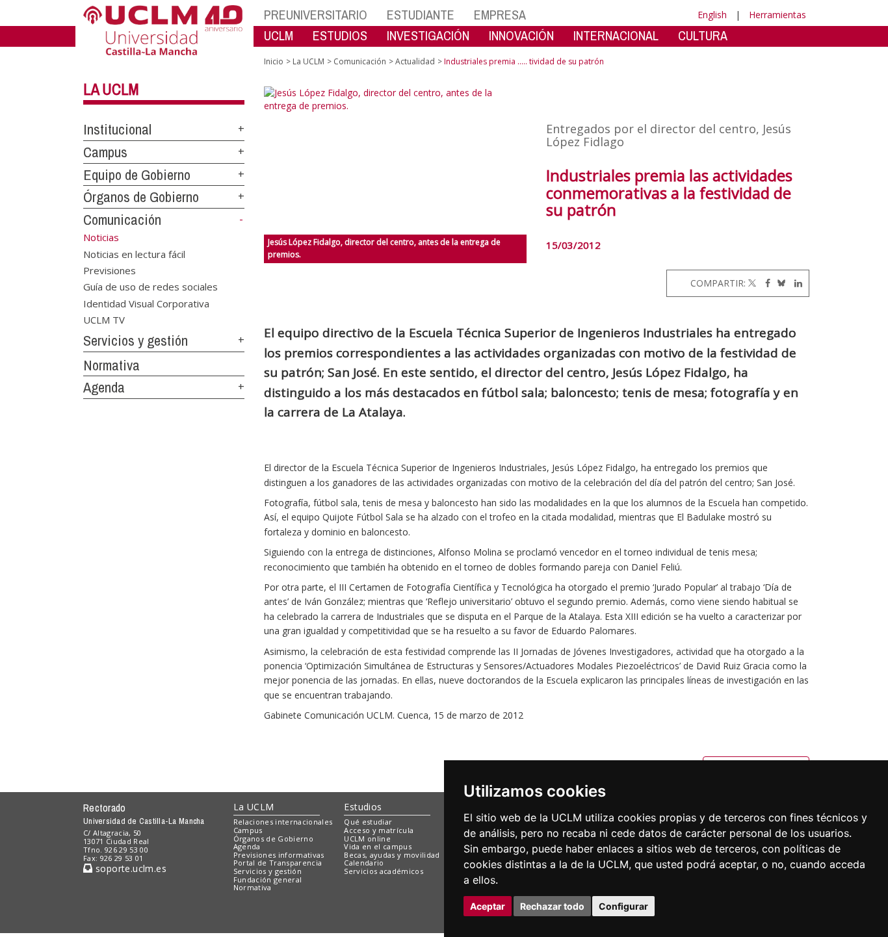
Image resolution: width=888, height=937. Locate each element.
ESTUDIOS (340, 35)
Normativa (111, 365)
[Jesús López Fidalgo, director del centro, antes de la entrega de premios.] (395, 160)
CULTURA (702, 35)
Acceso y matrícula (378, 830)
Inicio (273, 61)
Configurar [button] (623, 906)
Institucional (117, 129)
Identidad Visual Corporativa (146, 302)
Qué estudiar (368, 822)
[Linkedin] (795, 283)
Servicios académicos (383, 871)
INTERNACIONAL (616, 35)
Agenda (104, 387)
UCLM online (367, 838)
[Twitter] (752, 283)
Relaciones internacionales (283, 822)
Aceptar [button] (487, 906)
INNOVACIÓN (521, 35)
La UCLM (111, 89)
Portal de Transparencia (277, 862)
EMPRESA (500, 14)
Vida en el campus (377, 846)
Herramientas (777, 14)
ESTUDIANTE (420, 14)
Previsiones (109, 269)
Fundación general (267, 879)
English (712, 14)
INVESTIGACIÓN (428, 35)
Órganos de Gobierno (141, 197)
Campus (105, 152)
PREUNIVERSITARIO (315, 14)
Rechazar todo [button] (552, 906)
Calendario (364, 862)
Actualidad (415, 61)
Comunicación (122, 219)
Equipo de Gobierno (136, 175)
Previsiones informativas (278, 855)
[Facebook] (764, 283)
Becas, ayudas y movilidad (391, 855)
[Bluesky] (779, 283)
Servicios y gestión (135, 340)
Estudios (363, 807)
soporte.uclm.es (129, 868)
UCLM (278, 35)
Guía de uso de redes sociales (150, 286)
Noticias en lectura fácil (134, 253)
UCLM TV (104, 319)
